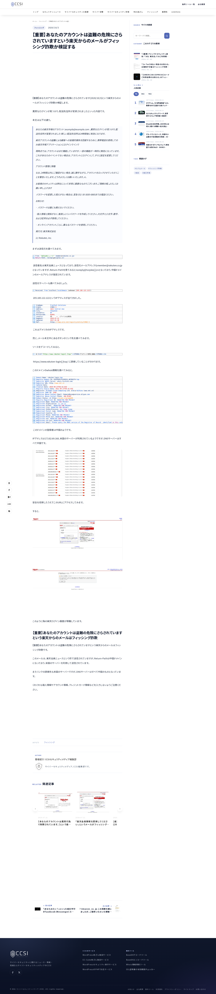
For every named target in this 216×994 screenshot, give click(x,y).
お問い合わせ (201, 989)
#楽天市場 (146, 173)
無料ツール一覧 (188, 4)
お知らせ (131, 989)
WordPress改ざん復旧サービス (97, 955)
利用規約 (159, 989)
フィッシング (152, 12)
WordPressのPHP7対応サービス (97, 969)
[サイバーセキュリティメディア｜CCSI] (17, 4)
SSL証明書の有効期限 (135, 969)
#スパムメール (140, 168)
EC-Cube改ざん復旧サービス (96, 959)
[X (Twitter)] (19, 972)
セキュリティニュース (51, 12)
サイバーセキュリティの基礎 (76, 12)
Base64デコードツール (136, 955)
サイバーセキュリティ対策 (118, 12)
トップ (35, 12)
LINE (9, 504)
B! (9, 497)
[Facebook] (12, 972)
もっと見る (137, 85)
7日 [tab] (136, 94)
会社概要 (201, 4)
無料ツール (149, 989)
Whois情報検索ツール (136, 964)
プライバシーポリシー (173, 989)
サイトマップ (189, 989)
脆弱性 (165, 12)
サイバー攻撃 (98, 12)
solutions (176, 12)
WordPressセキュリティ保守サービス (100, 964)
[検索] (167, 36)
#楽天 (137, 173)
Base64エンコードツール (137, 959)
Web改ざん (138, 12)
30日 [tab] (142, 94)
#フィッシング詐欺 (155, 168)
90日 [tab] (150, 94)
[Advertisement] (77, 74)
